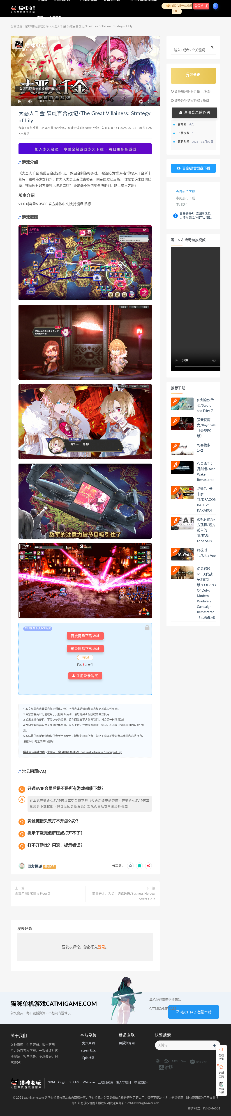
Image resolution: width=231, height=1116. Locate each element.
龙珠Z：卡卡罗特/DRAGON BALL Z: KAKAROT (206, 499)
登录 (101, 947)
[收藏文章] (130, 865)
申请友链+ (141, 1082)
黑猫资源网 (127, 1043)
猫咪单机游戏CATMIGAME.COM (54, 1004)
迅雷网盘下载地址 (85, 649)
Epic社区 (88, 1058)
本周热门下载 (185, 198)
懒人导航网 (123, 1082)
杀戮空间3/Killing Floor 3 (32, 893)
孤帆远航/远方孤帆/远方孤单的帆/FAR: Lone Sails (206, 530)
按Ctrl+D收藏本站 (195, 1012)
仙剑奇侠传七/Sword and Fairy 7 (205, 405)
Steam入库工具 (51, 17)
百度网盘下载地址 (85, 636)
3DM (51, 1082)
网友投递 (32, 128)
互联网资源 (105, 1082)
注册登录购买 (86, 676)
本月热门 (182, 204)
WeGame (89, 1082)
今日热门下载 (185, 192)
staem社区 (88, 1050)
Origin (62, 1082)
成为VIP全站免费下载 (181, 9)
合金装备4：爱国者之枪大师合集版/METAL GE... (196, 216)
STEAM (74, 1082)
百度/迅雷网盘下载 (196, 168)
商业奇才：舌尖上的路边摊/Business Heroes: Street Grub (123, 896)
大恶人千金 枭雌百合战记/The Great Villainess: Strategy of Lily (84, 752)
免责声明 (88, 1043)
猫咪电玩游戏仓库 (34, 752)
